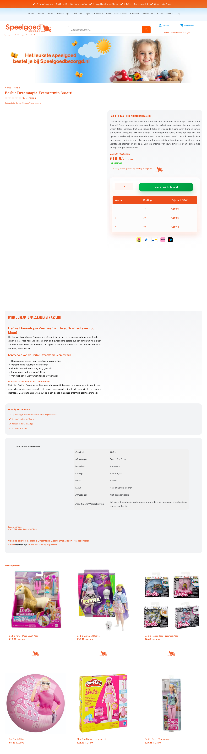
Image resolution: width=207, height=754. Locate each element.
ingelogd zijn (21, 544)
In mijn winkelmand (166, 187)
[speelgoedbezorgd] (28, 23)
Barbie (18, 103)
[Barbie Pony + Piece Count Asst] (35, 600)
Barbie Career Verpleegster (157, 739)
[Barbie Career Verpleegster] (171, 703)
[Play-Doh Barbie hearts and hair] (103, 703)
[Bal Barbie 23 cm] (35, 703)
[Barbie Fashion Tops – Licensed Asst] (171, 600)
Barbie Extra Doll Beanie (88, 636)
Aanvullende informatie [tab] (28, 446)
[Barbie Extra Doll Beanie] (103, 600)
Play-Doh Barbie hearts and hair (91, 739)
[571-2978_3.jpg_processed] (53, 211)
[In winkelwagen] (35, 654)
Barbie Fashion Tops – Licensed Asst (161, 636)
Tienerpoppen (35, 103)
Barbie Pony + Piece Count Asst (23, 636)
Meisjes (25, 103)
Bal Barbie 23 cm (17, 739)
